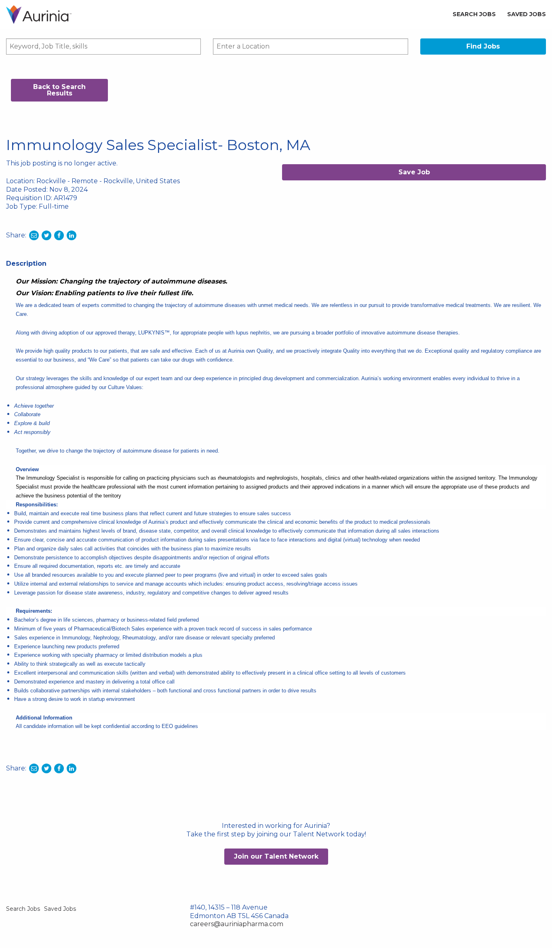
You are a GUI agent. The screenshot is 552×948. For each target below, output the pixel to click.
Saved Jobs (526, 14)
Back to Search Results (59, 90)
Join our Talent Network (276, 856)
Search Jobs (474, 14)
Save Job (414, 172)
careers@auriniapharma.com (236, 924)
